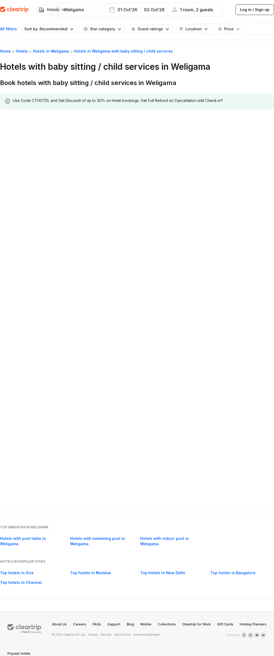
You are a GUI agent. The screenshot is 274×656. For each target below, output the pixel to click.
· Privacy (92, 634)
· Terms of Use (121, 634)
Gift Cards (225, 624)
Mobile (145, 624)
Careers (79, 624)
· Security (105, 634)
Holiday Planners (253, 624)
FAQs (97, 624)
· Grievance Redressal (145, 634)
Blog (130, 624)
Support (114, 624)
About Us (59, 624)
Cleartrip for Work (196, 624)
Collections (167, 624)
